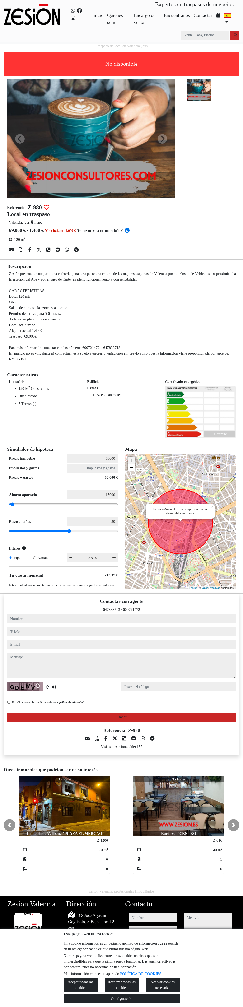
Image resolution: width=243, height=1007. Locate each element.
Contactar (203, 15)
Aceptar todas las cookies (80, 985)
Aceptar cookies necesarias (162, 985)
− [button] (131, 467)
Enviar (121, 717)
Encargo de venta (144, 19)
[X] (39, 249)
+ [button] (131, 460)
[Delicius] (49, 249)
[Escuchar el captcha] (54, 687)
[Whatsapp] (73, 10)
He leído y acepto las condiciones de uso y (48, 702)
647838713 (111, 610)
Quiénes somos (115, 19)
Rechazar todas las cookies (122, 985)
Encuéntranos (177, 15)
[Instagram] (73, 17)
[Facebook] (79, 10)
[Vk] (58, 249)
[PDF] (22, 249)
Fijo (17, 558)
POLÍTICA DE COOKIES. (141, 974)
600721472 (131, 610)
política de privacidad (71, 702)
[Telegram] (76, 249)
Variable (44, 558)
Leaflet (193, 587)
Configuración (121, 999)
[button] (9, 825)
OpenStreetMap (211, 587)
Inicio (97, 15)
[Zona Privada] (218, 15)
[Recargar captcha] (47, 687)
